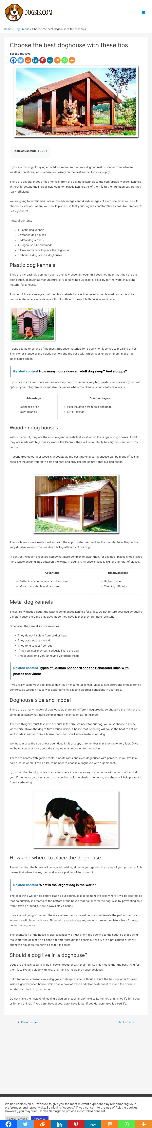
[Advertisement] (76, 1062)
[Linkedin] (35, 60)
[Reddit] (28, 60)
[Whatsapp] (64, 60)
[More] (72, 60)
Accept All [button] (40, 1118)
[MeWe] (50, 60)
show (42, 151)
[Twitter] (20, 60)
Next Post (126, 1022)
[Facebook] (13, 60)
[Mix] (57, 60)
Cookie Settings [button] (17, 1118)
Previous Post (29, 1022)
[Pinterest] (42, 60)
